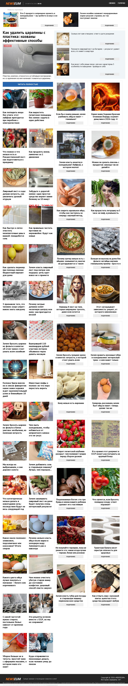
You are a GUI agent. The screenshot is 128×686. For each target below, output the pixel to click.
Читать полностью (28, 84)
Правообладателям (52, 685)
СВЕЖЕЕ (112, 3)
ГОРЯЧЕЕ (121, 3)
